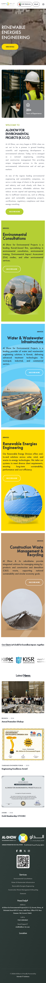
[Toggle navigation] (43, 4)
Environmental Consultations (23, 879)
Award (4, 813)
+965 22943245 (22, 920)
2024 (12, 718)
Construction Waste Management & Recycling (23, 890)
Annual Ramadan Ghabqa (13, 721)
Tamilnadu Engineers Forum (12, 765)
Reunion (5, 718)
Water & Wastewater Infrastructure (23, 882)
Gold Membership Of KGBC (14, 816)
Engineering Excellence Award (14, 768)
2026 (11, 813)
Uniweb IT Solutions (23, 976)
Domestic (23, 893)
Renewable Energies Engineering (23, 886)
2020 (27, 765)
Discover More (14, 212)
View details (10, 47)
